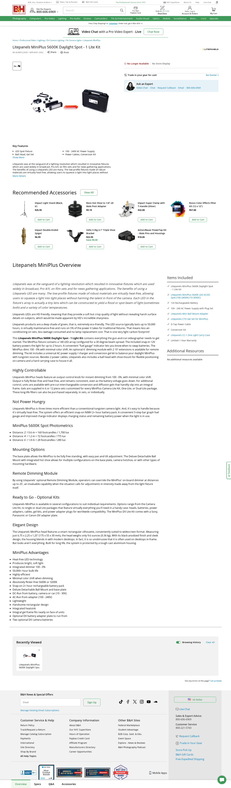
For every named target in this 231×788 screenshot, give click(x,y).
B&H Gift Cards (184, 754)
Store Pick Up (184, 750)
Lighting (41, 40)
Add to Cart (44, 219)
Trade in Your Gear (191, 743)
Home (15, 40)
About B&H (75, 725)
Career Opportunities (80, 751)
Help (197, 2)
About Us (187, 2)
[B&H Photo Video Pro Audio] (20, 9)
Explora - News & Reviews (131, 742)
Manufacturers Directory (82, 747)
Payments (25, 738)
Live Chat (207, 2)
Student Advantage (128, 729)
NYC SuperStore (173, 2)
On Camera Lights (74, 40)
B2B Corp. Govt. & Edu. (130, 734)
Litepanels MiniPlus (92, 40)
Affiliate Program (78, 742)
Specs (37, 784)
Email (26, 702)
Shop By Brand (28, 751)
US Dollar (197, 699)
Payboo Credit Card (79, 738)
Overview (21, 784)
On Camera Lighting (55, 40)
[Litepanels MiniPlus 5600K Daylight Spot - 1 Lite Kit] (70, 101)
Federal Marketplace (129, 725)
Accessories (69, 784)
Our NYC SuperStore (80, 729)
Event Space (124, 738)
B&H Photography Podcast (132, 747)
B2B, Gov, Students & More (39, 2)
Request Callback (189, 736)
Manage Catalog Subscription (35, 734)
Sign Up (91, 702)
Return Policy (27, 725)
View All (89, 192)
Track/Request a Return (32, 729)
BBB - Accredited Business (28, 772)
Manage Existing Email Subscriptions (39, 710)
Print (66, 52)
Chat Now (153, 31)
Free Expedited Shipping (190, 759)
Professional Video (28, 40)
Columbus (113, 23)
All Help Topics (28, 756)
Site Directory (27, 747)
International (27, 742)
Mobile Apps (159, 773)
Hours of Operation (79, 734)
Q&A (51, 784)
